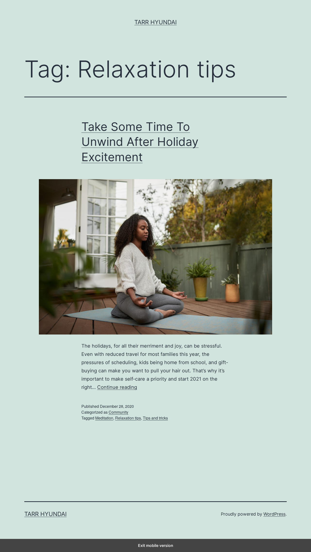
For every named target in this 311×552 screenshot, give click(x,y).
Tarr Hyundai (155, 22)
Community (118, 412)
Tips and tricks (155, 418)
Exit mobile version (155, 545)
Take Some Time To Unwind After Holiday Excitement (140, 141)
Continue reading (117, 387)
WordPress (274, 514)
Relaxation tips (128, 418)
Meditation (104, 418)
